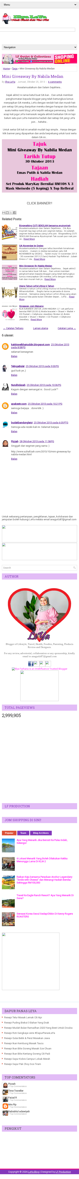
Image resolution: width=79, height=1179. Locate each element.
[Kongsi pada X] (11, 213)
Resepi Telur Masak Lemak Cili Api (23, 1017)
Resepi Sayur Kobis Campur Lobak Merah (27, 1058)
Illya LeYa (10, 82)
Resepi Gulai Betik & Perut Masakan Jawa (27, 1038)
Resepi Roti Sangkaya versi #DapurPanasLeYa (29, 1033)
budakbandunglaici (22, 422)
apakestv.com (19, 403)
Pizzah (14, 441)
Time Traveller (15, 1090)
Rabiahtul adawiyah (19, 1111)
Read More (29, 239)
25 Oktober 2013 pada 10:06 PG (44, 385)
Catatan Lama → (67, 328)
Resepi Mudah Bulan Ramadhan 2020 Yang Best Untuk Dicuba (38, 1027)
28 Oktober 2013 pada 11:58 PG (37, 441)
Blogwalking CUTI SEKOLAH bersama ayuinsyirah (45, 225)
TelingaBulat (18, 366)
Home (6, 68)
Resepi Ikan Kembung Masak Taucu (24, 1043)
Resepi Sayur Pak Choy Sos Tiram (22, 1064)
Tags (14, 68)
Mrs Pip (12, 1104)
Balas (14, 356)
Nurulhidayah (18, 385)
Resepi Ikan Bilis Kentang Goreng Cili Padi (27, 1053)
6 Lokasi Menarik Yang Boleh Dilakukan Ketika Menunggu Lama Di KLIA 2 (42, 860)
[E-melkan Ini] (4, 213)
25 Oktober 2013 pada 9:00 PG (42, 366)
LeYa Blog (33, 1171)
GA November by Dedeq (31, 245)
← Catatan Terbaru (13, 328)
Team (23, 833)
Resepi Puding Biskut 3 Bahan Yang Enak (26, 1022)
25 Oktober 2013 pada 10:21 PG (45, 403)
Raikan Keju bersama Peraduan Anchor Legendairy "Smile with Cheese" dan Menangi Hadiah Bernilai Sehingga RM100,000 (44, 879)
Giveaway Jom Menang (31, 306)
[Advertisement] (39, 760)
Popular (9, 833)
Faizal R (12, 1097)
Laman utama (40, 328)
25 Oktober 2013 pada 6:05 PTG (51, 422)
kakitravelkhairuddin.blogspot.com (30, 344)
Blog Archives (41, 833)
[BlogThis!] (7, 213)
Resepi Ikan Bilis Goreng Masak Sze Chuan (27, 1048)
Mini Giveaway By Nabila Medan (32, 76)
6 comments (55, 82)
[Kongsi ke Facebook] (14, 213)
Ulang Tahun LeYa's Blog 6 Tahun (36, 286)
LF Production (63, 1171)
